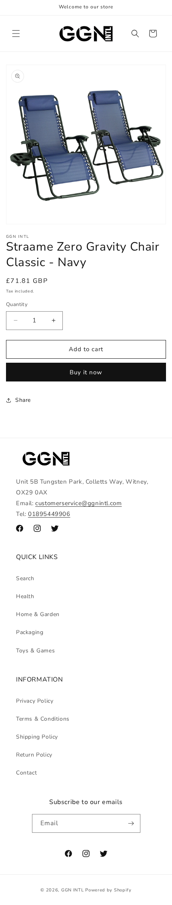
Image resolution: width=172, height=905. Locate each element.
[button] (16, 33)
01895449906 (49, 514)
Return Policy (34, 755)
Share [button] (23, 400)
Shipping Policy (37, 737)
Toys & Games (35, 650)
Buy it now (86, 372)
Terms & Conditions (43, 719)
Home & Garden (38, 614)
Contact (26, 773)
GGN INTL (72, 890)
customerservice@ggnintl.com (78, 503)
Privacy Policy (34, 701)
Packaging (29, 632)
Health (25, 596)
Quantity (17, 304)
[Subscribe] (131, 823)
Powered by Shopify (108, 890)
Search (25, 578)
